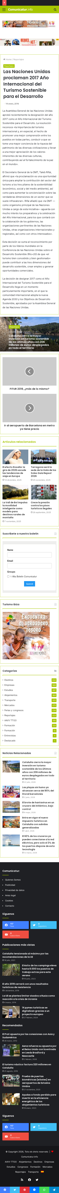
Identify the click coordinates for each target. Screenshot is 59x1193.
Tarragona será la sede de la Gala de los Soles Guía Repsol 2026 (43, 472)
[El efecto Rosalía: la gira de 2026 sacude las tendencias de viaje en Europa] (15, 457)
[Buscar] (55, 10)
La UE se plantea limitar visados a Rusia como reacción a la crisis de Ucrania (28, 997)
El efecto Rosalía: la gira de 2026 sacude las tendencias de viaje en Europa (14, 472)
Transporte (9, 700)
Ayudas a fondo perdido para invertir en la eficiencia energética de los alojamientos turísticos (39, 1099)
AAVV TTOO (10, 720)
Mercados (9, 705)
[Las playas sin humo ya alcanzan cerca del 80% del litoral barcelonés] (11, 792)
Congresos (22, 1167)
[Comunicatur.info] (20, 9)
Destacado (9, 740)
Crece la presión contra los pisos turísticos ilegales (41, 505)
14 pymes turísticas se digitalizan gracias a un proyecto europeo (35, 1011)
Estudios (8, 690)
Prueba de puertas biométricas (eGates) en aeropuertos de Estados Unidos (36, 1081)
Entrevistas (10, 735)
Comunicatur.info (29, 1156)
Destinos (8, 680)
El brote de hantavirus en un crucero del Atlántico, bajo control (38, 806)
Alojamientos (10, 695)
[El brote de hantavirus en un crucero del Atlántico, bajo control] (11, 807)
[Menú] (4, 10)
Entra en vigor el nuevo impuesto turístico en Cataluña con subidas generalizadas (35, 822)
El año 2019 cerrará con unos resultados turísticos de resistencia (25, 985)
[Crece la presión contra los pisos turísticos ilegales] (44, 492)
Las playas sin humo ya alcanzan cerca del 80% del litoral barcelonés (38, 791)
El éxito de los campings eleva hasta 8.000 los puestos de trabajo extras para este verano (39, 970)
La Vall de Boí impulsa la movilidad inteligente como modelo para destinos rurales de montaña (15, 510)
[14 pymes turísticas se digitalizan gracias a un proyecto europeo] (11, 1012)
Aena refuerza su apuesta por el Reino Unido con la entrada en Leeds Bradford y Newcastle (39, 1051)
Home (8, 59)
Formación (9, 725)
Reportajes (18, 59)
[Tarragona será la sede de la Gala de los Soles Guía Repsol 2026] (44, 457)
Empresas (9, 685)
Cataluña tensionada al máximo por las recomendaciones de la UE (25, 955)
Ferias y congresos (13, 710)
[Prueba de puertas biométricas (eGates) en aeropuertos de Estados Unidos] (11, 1081)
